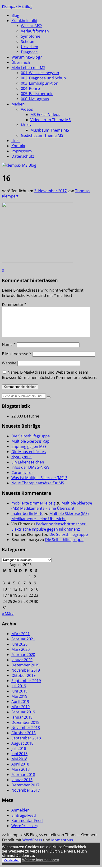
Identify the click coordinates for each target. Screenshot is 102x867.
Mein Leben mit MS (28, 67)
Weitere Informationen (40, 860)
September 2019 (26, 680)
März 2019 (20, 706)
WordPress (32, 840)
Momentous (62, 840)
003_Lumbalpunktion (39, 83)
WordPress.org (24, 825)
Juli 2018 (18, 748)
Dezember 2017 (25, 785)
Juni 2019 (19, 691)
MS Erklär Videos (45, 114)
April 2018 (20, 764)
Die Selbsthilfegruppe (30, 436)
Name (9, 344)
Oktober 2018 (23, 732)
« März (8, 613)
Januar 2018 (21, 779)
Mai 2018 (19, 758)
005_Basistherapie (37, 93)
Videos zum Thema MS (50, 119)
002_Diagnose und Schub (43, 78)
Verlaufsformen (35, 31)
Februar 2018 (23, 774)
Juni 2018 (19, 753)
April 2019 (20, 701)
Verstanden (11, 860)
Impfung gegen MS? (28, 446)
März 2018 (20, 769)
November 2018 (25, 727)
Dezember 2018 (25, 722)
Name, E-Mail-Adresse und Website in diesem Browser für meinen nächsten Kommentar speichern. (49, 375)
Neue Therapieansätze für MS (37, 483)
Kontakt (18, 145)
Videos (27, 109)
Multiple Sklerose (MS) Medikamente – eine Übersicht (51, 505)
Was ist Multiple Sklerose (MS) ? (39, 477)
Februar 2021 (23, 639)
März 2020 (20, 649)
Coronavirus (22, 472)
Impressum (21, 151)
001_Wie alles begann (40, 72)
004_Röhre (30, 88)
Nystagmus (21, 456)
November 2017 (25, 790)
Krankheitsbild (24, 20)
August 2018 (22, 743)
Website (9, 363)
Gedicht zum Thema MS (42, 135)
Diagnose (29, 52)
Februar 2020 (23, 654)
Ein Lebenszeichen (27, 462)
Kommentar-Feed (27, 820)
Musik (26, 125)
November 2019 (25, 670)
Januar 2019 (21, 717)
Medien (18, 104)
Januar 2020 (21, 659)
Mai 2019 (19, 696)
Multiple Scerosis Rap (30, 441)
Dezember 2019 (25, 665)
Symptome (30, 36)
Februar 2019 (23, 712)
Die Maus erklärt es (28, 451)
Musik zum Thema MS (49, 130)
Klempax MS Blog (17, 6)
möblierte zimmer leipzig (33, 503)
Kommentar (14, 304)
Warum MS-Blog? (26, 57)
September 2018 (26, 738)
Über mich (20, 62)
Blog (15, 15)
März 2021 (20, 633)
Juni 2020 (19, 644)
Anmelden (20, 810)
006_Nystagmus (35, 98)
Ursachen (29, 46)
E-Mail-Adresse (16, 353)
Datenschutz (22, 156)
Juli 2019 (18, 685)
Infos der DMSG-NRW (30, 467)
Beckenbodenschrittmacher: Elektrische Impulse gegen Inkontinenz (49, 526)
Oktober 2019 (23, 675)
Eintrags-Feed (23, 815)
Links (15, 140)
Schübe (27, 41)
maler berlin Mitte (27, 513)
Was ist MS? (31, 25)
